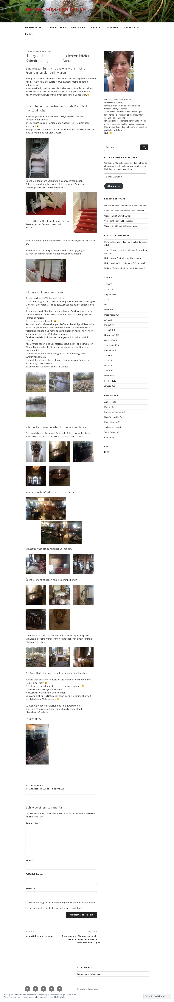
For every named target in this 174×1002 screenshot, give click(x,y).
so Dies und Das (131, 27)
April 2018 (108, 370)
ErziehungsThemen (56, 27)
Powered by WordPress (87, 989)
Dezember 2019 (111, 315)
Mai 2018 (108, 365)
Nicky (48, 52)
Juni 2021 (108, 299)
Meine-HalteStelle (56, 9)
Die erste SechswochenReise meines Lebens (125, 206)
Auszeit (33, 789)
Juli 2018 (108, 355)
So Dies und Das (111, 427)
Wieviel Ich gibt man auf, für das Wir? (120, 226)
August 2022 (110, 294)
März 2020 (109, 310)
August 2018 (110, 350)
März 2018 (109, 376)
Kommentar (33, 823)
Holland (45, 789)
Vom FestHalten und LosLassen (118, 221)
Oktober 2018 (110, 340)
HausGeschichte (33, 27)
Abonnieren (113, 186)
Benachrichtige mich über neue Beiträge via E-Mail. (55, 908)
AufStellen (95, 27)
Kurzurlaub (58, 789)
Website (30, 888)
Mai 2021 (108, 304)
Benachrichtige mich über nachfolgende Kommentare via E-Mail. (62, 902)
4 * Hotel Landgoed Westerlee (74, 91)
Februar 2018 (110, 381)
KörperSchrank (78, 27)
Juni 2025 (108, 289)
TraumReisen (112, 27)
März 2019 (109, 325)
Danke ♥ (29, 34)
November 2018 (111, 335)
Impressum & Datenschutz (89, 974)
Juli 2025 (108, 284)
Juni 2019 (108, 320)
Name (29, 860)
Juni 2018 (108, 360)
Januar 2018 (109, 386)
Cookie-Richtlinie (58, 997)
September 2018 (111, 345)
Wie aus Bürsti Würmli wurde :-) (118, 216)
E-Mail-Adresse (35, 874)
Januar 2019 (109, 330)
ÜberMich (108, 437)
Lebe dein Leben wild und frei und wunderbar (124, 211)
